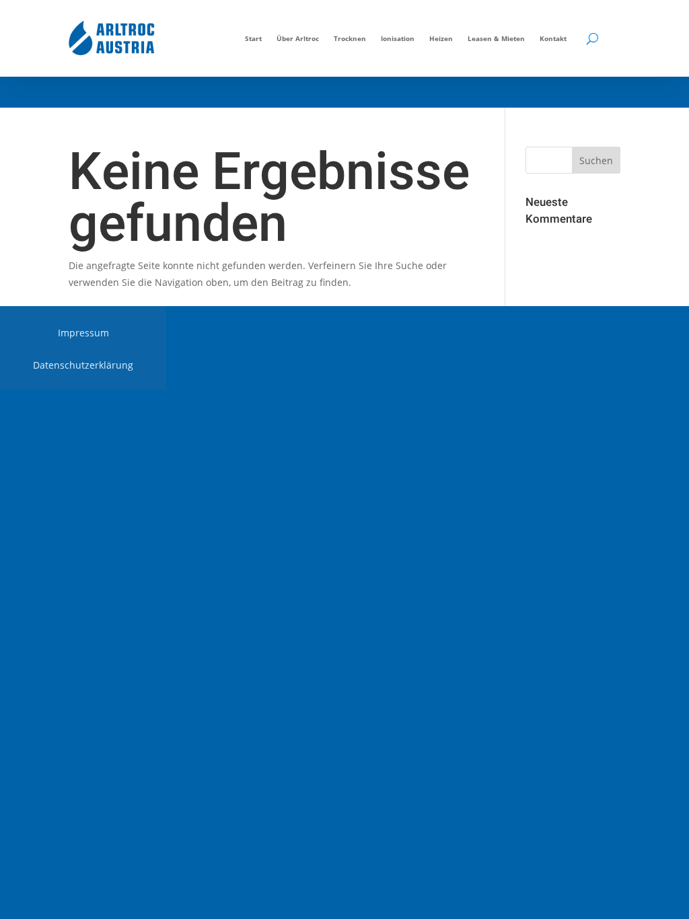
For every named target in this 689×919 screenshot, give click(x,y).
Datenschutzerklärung (83, 366)
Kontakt (553, 38)
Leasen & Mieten (496, 38)
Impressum (83, 333)
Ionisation (397, 38)
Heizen (441, 38)
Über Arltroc (298, 38)
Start (253, 38)
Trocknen (350, 38)
